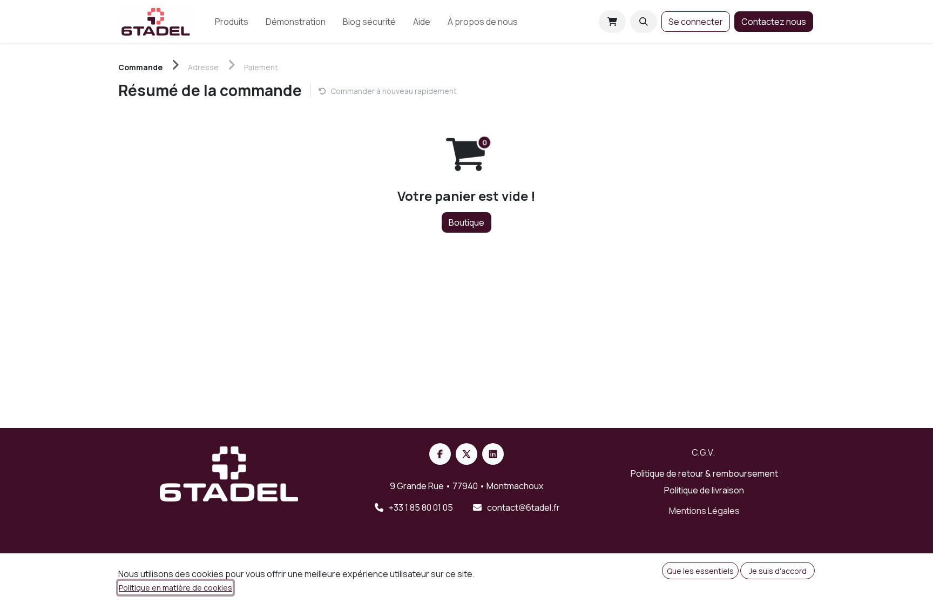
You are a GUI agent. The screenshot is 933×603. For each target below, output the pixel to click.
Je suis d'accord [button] (778, 571)
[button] (643, 21)
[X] (466, 454)
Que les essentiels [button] (700, 571)
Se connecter (695, 22)
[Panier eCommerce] (612, 21)
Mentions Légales (704, 511)
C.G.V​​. (703, 452)
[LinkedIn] (493, 454)
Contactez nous (773, 22)
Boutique (466, 222)
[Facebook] (440, 454)
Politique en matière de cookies (175, 587)
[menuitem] (231, 21)
